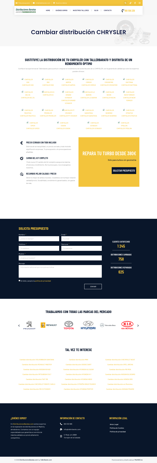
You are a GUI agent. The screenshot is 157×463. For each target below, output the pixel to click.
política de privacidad (43, 281)
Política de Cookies (117, 428)
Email (63, 235)
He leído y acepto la (35, 281)
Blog (96, 10)
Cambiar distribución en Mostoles (120, 384)
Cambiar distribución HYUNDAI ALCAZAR (78, 369)
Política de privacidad (118, 432)
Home (48, 10)
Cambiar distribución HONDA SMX (120, 379)
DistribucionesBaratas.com (23, 424)
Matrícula (64, 244)
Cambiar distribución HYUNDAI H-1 (78, 374)
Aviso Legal (114, 424)
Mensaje (22, 263)
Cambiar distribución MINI (78, 360)
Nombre (22, 235)
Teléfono (22, 244)
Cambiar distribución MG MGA (120, 369)
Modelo (21, 254)
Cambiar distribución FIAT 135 (37, 379)
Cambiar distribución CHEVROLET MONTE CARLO (37, 384)
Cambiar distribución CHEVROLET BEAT (120, 360)
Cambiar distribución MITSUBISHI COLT (37, 374)
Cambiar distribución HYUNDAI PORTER (78, 389)
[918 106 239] (123, 10)
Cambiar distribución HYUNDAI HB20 (78, 379)
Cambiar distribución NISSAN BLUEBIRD (120, 374)
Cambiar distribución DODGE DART (78, 364)
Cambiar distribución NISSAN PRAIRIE (120, 389)
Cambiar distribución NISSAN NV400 (36, 369)
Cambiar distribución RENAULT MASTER (37, 364)
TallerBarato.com (46, 460)
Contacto (108, 10)
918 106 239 (130, 10)
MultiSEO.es (139, 460)
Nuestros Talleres (81, 10)
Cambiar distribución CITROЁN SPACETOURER (78, 384)
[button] (125, 3)
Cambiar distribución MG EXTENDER (36, 389)
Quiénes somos (61, 10)
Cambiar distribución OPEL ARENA (120, 364)
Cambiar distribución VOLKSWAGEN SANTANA (37, 360)
